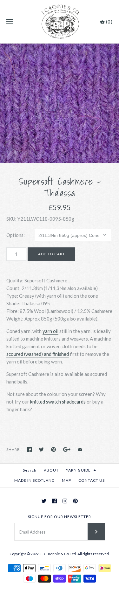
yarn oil (50, 331)
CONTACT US (91, 480)
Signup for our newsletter (59, 516)
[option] (59, 103)
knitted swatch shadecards (58, 401)
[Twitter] (44, 501)
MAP (66, 480)
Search (29, 470)
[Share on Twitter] (41, 449)
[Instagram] (65, 501)
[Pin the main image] (53, 449)
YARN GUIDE (81, 470)
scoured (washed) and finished (37, 354)
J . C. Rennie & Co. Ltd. (58, 553)
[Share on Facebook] (29, 449)
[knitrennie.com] (59, 21)
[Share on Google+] (66, 449)
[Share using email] (80, 449)
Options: (15, 235)
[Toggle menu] (9, 21)
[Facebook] (54, 501)
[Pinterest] (75, 501)
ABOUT (51, 470)
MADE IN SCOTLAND (34, 480)
